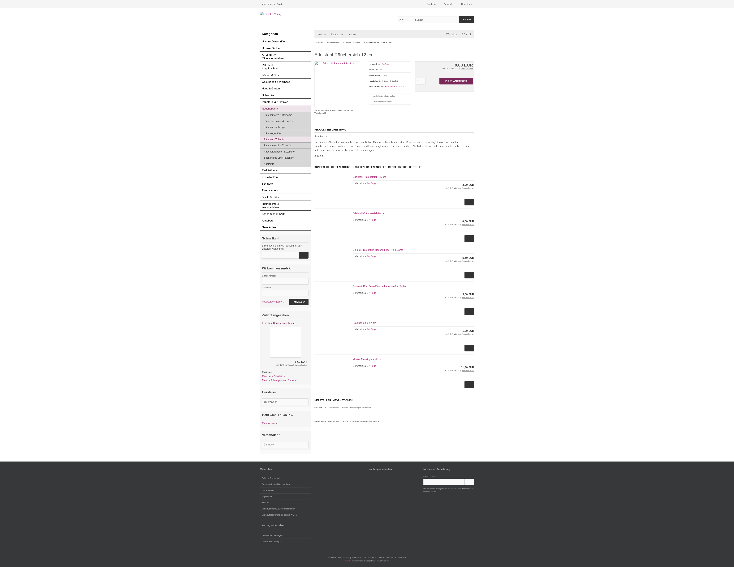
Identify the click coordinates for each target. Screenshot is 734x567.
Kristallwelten (270, 176)
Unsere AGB (268, 490)
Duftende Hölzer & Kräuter (278, 121)
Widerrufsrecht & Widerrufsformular (278, 509)
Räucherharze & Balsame (278, 115)
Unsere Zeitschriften (274, 41)
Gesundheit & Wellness (276, 81)
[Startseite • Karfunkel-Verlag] (285, 14)
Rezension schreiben (382, 102)
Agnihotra (269, 163)
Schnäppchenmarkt (273, 213)
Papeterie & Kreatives (275, 101)
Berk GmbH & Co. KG (394, 86)
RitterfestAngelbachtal (270, 66)
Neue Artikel (269, 227)
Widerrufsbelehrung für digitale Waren (279, 515)
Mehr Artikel (268, 423)
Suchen (466, 19)
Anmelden (298, 302)
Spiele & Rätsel (271, 197)
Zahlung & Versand (270, 478)
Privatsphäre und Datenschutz (276, 484)
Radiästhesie (270, 170)
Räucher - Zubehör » (273, 376)
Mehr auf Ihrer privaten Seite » (279, 380)
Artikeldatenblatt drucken (384, 96)
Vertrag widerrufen (273, 525)
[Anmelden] (469, 482)
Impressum (337, 34)
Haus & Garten (271, 88)
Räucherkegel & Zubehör (277, 145)
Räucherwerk (270, 108)
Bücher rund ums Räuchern (279, 157)
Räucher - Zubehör (274, 139)
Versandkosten (467, 69)
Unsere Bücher (271, 48)
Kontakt (321, 34)
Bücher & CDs (270, 75)
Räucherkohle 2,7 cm (364, 322)
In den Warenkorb (456, 81)
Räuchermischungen (275, 127)
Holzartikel (268, 95)
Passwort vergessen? (273, 301)
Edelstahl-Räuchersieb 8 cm (368, 213)
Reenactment (270, 190)
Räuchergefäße (272, 133)
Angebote (268, 220)
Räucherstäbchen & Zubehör (279, 151)
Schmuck (267, 183)
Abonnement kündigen (272, 535)
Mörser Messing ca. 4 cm (367, 359)
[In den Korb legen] (303, 255)
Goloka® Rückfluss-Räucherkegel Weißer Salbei (379, 286)
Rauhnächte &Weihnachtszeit (271, 205)
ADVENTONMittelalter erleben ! (273, 56)
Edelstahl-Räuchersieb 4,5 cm (369, 176)
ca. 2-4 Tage (384, 64)
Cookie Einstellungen (271, 541)
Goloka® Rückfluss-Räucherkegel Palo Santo (378, 249)
